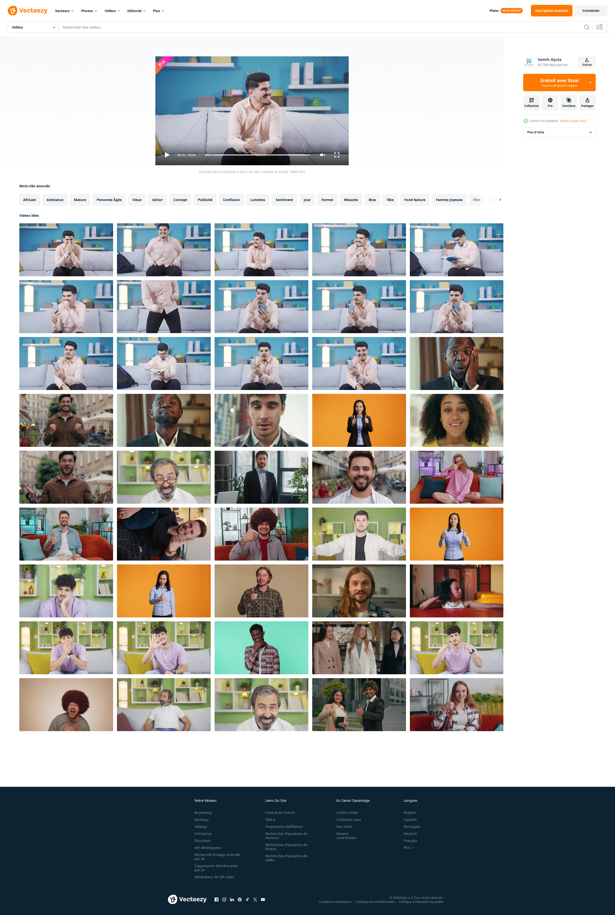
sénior (157, 199)
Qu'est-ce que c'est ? (573, 121)
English (410, 812)
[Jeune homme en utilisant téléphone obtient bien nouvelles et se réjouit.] (66, 306)
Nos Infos (344, 826)
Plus (156, 10)
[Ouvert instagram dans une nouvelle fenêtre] (224, 899)
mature (80, 199)
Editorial (134, 10)
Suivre (587, 65)
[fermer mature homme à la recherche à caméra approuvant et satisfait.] (164, 477)
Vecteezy (202, 819)
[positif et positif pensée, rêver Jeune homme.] (359, 249)
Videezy (201, 826)
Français (410, 840)
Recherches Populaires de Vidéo (286, 858)
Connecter (591, 10)
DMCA (270, 819)
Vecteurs (62, 10)
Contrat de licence (280, 812)
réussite (351, 199)
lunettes (257, 199)
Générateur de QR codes (214, 877)
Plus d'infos (535, 132)
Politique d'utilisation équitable (421, 901)
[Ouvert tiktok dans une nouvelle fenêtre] (247, 899)
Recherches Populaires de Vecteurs (286, 835)
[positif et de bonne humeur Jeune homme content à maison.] (261, 249)
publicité (205, 199)
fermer (327, 199)
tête (390, 199)
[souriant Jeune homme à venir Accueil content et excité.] (66, 249)
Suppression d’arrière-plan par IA (216, 867)
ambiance (55, 199)
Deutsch (410, 833)
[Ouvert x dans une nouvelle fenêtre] (255, 899)
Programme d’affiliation (284, 826)
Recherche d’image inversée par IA (217, 856)
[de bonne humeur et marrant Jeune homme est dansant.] (164, 306)
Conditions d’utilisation (335, 901)
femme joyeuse (449, 199)
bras (372, 199)
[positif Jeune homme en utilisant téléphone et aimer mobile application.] (359, 363)
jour (307, 199)
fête (476, 199)
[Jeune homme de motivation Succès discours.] (456, 647)
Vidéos (110, 10)
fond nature (414, 199)
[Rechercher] (587, 27)
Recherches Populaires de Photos (286, 846)
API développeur (208, 847)
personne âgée (109, 199)
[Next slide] (496, 200)
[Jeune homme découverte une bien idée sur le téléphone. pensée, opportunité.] (261, 306)
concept (180, 199)
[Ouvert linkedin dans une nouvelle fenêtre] (232, 899)
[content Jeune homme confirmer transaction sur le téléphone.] (456, 306)
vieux (137, 199)
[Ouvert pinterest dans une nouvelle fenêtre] (240, 899)
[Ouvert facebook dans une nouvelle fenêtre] (216, 899)
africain (29, 199)
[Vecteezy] (27, 10)
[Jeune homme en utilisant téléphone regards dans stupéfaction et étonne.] (261, 363)
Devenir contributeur (346, 835)
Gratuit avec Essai (559, 82)
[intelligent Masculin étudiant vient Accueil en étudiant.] (456, 249)
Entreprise (203, 833)
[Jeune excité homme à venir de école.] (164, 249)
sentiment (284, 199)
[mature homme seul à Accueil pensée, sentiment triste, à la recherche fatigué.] (164, 704)
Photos (87, 10)
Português (412, 826)
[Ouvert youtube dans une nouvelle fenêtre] (263, 899)
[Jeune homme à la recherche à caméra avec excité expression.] (66, 647)
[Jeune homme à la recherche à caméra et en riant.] (164, 647)
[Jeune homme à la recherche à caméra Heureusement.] (66, 590)
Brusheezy (203, 812)
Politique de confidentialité (375, 901)
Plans (494, 10)
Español (410, 819)
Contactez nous (348, 819)
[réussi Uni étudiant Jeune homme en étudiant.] (164, 363)
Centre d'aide (347, 812)
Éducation (203, 840)
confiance (231, 199)
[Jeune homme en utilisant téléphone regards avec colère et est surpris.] (66, 363)
